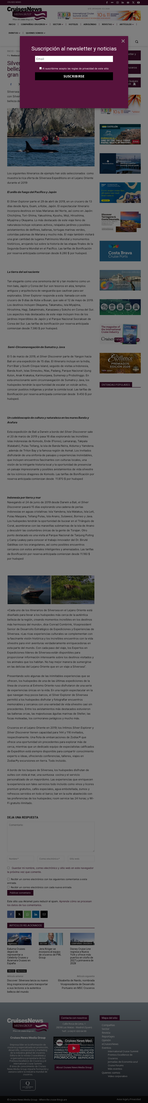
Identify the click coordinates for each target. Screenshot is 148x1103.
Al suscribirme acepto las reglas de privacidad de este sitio (75, 68)
